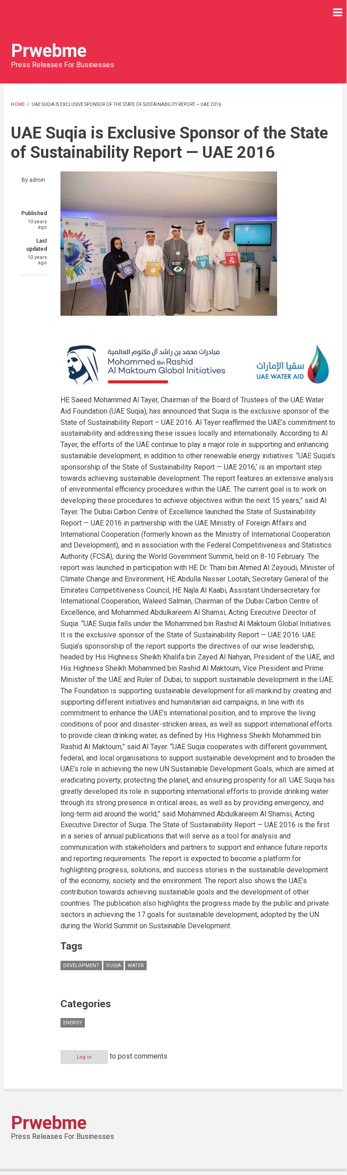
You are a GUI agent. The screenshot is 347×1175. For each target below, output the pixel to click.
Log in (84, 1057)
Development (81, 965)
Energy (72, 1023)
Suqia (113, 965)
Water (136, 965)
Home (18, 104)
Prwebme (49, 50)
